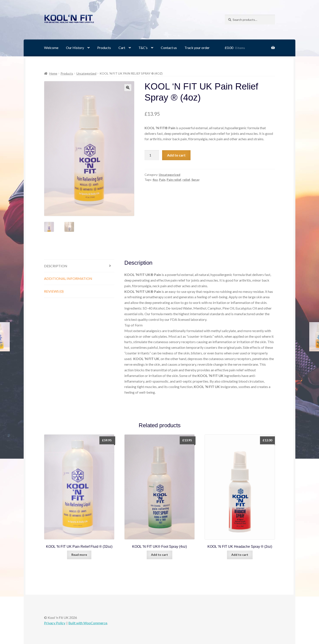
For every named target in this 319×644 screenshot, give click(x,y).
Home (53, 73)
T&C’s (143, 48)
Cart (121, 48)
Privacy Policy (54, 623)
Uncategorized (86, 73)
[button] (127, 87)
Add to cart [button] (159, 554)
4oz (155, 179)
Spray (195, 179)
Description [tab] (55, 266)
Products (104, 48)
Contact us (169, 48)
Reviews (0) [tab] (54, 291)
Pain (162, 179)
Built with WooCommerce (87, 623)
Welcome (51, 48)
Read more (79, 554)
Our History (75, 48)
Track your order (197, 48)
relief (186, 179)
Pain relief (174, 179)
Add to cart (176, 155)
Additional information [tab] (68, 278)
